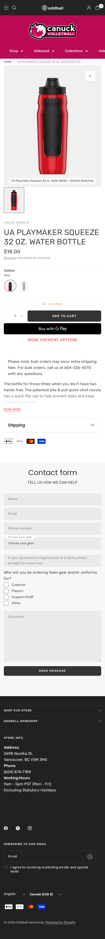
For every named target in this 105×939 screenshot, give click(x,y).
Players (17, 591)
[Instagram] (33, 828)
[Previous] (15, 126)
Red (10, 286)
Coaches (18, 585)
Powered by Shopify (60, 922)
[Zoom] (90, 76)
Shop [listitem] (13, 51)
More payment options (52, 340)
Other (16, 603)
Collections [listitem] (74, 51)
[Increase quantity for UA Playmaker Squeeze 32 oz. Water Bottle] (22, 316)
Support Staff (22, 597)
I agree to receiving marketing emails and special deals (49, 869)
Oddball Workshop (21, 721)
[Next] (89, 126)
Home (8, 61)
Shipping (10, 258)
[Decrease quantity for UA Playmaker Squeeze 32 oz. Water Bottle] (8, 316)
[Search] (14, 8)
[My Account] (89, 8)
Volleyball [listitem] (41, 51)
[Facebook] (9, 828)
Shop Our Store (18, 710)
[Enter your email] (90, 857)
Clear (24, 286)
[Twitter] (21, 828)
